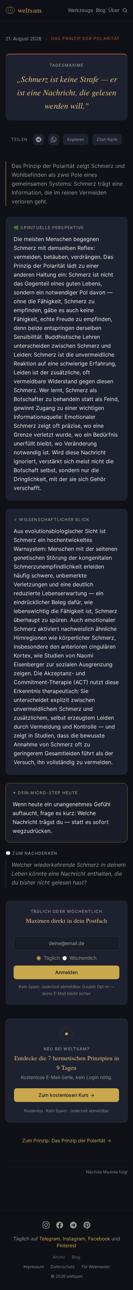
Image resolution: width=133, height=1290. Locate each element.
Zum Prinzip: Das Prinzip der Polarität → (66, 1140)
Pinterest (66, 1245)
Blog (101, 10)
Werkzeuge (80, 10)
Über (113, 10)
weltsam (30, 10)
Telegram (49, 1238)
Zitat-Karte (107, 139)
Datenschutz (62, 1266)
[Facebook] (59, 1225)
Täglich (52, 958)
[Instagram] (46, 1225)
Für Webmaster (96, 1266)
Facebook (99, 1238)
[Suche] (125, 10)
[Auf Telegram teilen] (38, 139)
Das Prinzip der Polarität (85, 38)
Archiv (59, 1257)
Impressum (34, 1266)
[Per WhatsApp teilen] (53, 139)
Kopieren (75, 139)
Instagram (74, 1238)
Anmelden (66, 972)
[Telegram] (73, 1225)
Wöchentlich (83, 958)
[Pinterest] (87, 1225)
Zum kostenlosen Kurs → (66, 1095)
